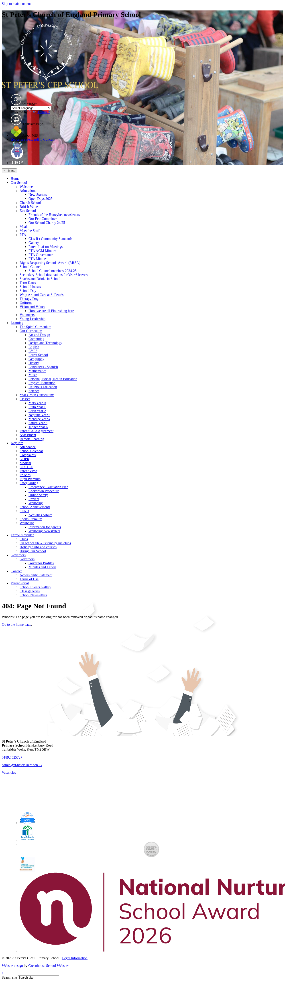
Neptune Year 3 (39, 415)
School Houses (30, 287)
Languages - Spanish (43, 367)
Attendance (28, 447)
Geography (36, 359)
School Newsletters (33, 595)
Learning (17, 323)
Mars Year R (37, 403)
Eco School (28, 211)
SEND (24, 511)
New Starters (37, 194)
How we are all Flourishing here (51, 311)
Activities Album (40, 515)
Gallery (33, 243)
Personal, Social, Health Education (52, 379)
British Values (29, 206)
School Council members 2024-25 (52, 271)
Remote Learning (32, 439)
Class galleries (30, 591)
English (33, 347)
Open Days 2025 (40, 198)
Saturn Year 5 (37, 423)
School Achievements (35, 507)
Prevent (33, 499)
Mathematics (37, 371)
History (33, 363)
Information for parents (44, 527)
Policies (25, 475)
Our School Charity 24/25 (46, 223)
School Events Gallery (35, 587)
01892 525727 (12, 757)
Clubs (24, 539)
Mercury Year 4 (39, 419)
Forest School (38, 355)
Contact (16, 571)
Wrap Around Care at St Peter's (41, 295)
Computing (36, 339)
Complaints (28, 455)
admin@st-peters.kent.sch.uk (22, 765)
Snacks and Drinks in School (40, 279)
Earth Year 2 (37, 411)
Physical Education (41, 383)
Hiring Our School (33, 551)
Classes (25, 399)
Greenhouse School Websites (48, 966)
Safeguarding (29, 483)
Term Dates (28, 283)
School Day (28, 291)
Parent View (28, 471)
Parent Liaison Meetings (45, 247)
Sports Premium (31, 519)
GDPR (24, 459)
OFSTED (26, 467)
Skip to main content (16, 4)
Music (32, 375)
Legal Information (75, 958)
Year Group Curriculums (37, 395)
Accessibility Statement (36, 575)
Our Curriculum (31, 331)
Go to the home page (16, 624)
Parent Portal (20, 583)
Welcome (26, 186)
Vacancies (9, 772)
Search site (9, 977)
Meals (24, 227)
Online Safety (38, 495)
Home (15, 178)
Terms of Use (29, 579)
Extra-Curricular (22, 535)
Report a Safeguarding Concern (33, 139)
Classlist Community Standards (50, 239)
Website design (12, 966)
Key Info (17, 443)
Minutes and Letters (42, 567)
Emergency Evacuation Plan (48, 487)
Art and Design (39, 335)
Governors (18, 555)
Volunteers (27, 315)
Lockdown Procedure (43, 491)
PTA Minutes (37, 259)
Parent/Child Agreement (36, 431)
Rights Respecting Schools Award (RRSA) (50, 263)
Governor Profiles (41, 563)
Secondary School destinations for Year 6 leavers (54, 275)
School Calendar (31, 451)
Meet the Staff (29, 231)
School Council (30, 267)
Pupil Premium (30, 479)
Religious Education (42, 387)
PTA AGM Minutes (42, 251)
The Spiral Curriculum (35, 327)
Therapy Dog (29, 299)
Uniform (26, 303)
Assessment (28, 435)
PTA (23, 235)
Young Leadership (32, 319)
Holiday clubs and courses (38, 547)
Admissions (28, 190)
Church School (30, 202)
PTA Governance (40, 255)
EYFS (32, 351)
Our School (19, 182)
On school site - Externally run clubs (45, 543)
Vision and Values (32, 307)
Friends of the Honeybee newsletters (54, 215)
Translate (43, 112)
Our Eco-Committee (42, 219)
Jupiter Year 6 (38, 427)
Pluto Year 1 (37, 407)
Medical (25, 463)
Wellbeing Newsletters (44, 531)
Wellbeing (35, 503)
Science (33, 391)
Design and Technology (45, 343)
